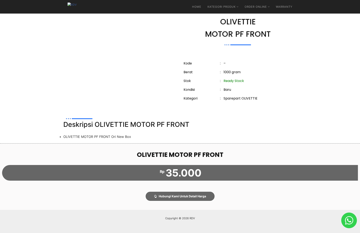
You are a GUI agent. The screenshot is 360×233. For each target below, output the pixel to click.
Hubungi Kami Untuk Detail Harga (182, 196)
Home (196, 6)
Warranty (284, 6)
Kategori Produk (222, 6)
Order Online (256, 6)
